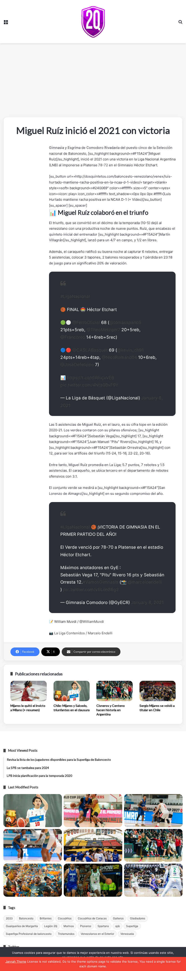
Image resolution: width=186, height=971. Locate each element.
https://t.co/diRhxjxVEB (90, 377)
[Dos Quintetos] (93, 21)
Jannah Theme (15, 961)
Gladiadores (137, 918)
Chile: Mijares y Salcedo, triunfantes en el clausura (72, 708)
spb (117, 926)
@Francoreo (72, 337)
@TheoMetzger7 (103, 329)
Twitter (13, 947)
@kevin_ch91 (130, 350)
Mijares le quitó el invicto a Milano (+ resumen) (27, 708)
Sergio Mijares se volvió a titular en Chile (157, 708)
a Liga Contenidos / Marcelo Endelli (84, 633)
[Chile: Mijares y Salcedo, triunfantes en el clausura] (72, 691)
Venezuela (127, 933)
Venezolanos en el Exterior (97, 933)
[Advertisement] (93, 82)
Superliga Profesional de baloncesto (28, 933)
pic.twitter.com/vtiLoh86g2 (91, 589)
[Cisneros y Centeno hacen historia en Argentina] (114, 691)
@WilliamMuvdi (91, 621)
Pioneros (85, 926)
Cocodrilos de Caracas (92, 918)
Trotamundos (66, 933)
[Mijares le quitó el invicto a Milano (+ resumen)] (28, 691)
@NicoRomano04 (119, 357)
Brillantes (45, 918)
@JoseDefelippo (77, 364)
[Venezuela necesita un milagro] (153, 810)
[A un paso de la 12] (153, 880)
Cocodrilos (64, 918)
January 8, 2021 (147, 602)
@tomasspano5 (125, 322)
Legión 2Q (50, 926)
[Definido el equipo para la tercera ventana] (93, 845)
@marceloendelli (145, 582)
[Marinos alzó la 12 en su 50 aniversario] (32, 880)
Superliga (132, 926)
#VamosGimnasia (100, 582)
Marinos (69, 926)
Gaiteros (118, 918)
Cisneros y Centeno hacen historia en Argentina (110, 710)
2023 (9, 918)
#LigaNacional (75, 296)
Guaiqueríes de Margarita (22, 926)
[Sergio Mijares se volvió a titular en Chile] (158, 691)
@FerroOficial (86, 322)
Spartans (103, 926)
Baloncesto (26, 918)
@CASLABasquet (90, 350)
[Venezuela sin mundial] (93, 810)
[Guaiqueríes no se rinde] (93, 880)
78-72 (103, 165)
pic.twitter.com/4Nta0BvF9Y (89, 385)
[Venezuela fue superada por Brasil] (32, 845)
